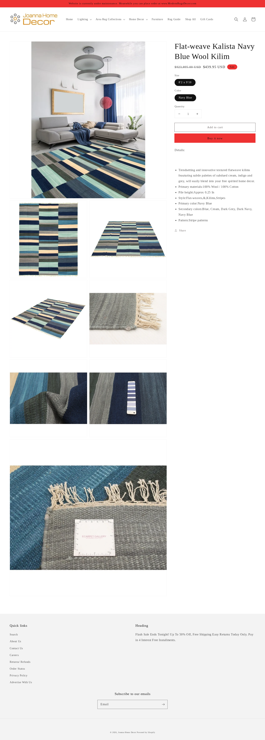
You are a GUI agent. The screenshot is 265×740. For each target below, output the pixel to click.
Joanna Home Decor (127, 732)
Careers (14, 655)
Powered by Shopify (146, 732)
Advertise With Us (21, 682)
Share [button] (182, 230)
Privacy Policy (18, 675)
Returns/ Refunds (20, 661)
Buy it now (215, 138)
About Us (15, 641)
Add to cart (215, 127)
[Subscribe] (163, 704)
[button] (236, 19)
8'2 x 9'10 (185, 82)
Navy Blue (185, 97)
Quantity (179, 106)
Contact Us (16, 648)
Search (14, 634)
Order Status (17, 668)
